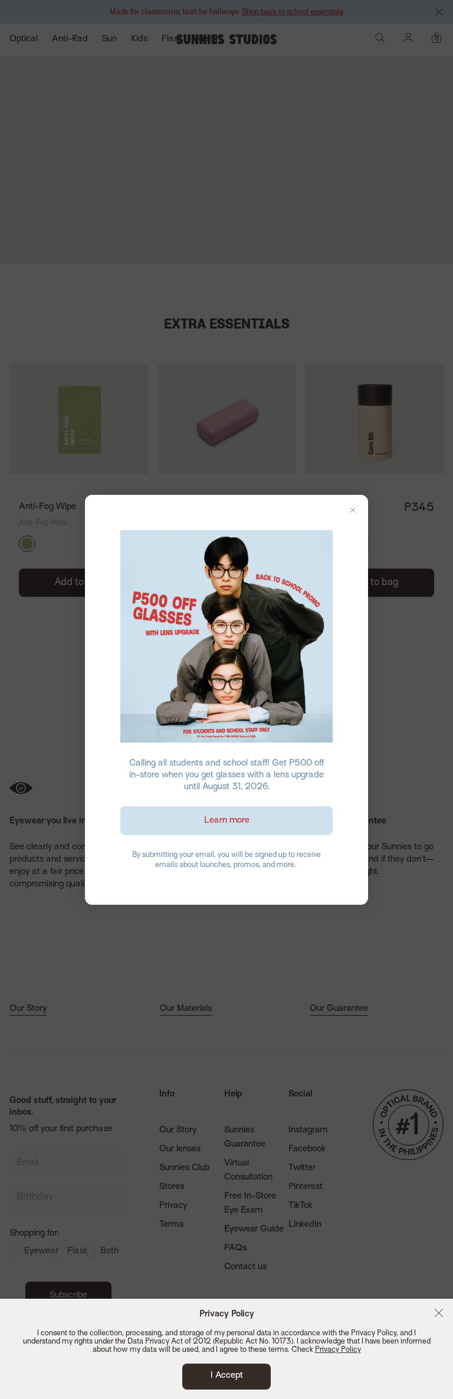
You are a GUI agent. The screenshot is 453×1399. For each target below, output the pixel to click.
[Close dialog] (353, 510)
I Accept (227, 1375)
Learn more (227, 820)
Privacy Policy (338, 1350)
